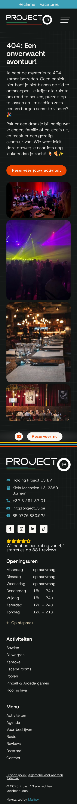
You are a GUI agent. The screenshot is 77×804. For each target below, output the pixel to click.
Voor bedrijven (19, 729)
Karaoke (13, 662)
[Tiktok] (43, 529)
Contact (13, 757)
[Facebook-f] (10, 529)
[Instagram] (21, 529)
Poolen (12, 676)
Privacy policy (16, 775)
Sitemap (13, 778)
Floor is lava (16, 690)
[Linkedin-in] (32, 529)
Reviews (13, 743)
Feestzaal (14, 750)
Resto (11, 736)
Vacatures (49, 4)
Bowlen (12, 647)
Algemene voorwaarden (45, 775)
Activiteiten (16, 715)
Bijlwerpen (15, 654)
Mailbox (33, 799)
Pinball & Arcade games (27, 683)
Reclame (26, 4)
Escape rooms (18, 669)
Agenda (13, 722)
